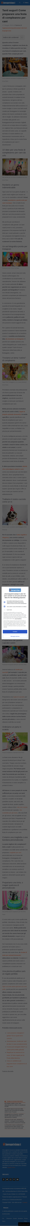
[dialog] (15, 613)
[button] (15, 610)
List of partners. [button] (18, 618)
